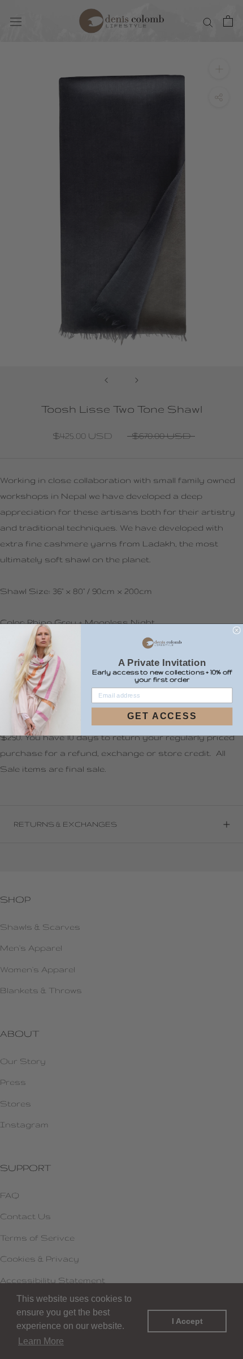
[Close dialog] (237, 630)
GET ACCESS (162, 716)
